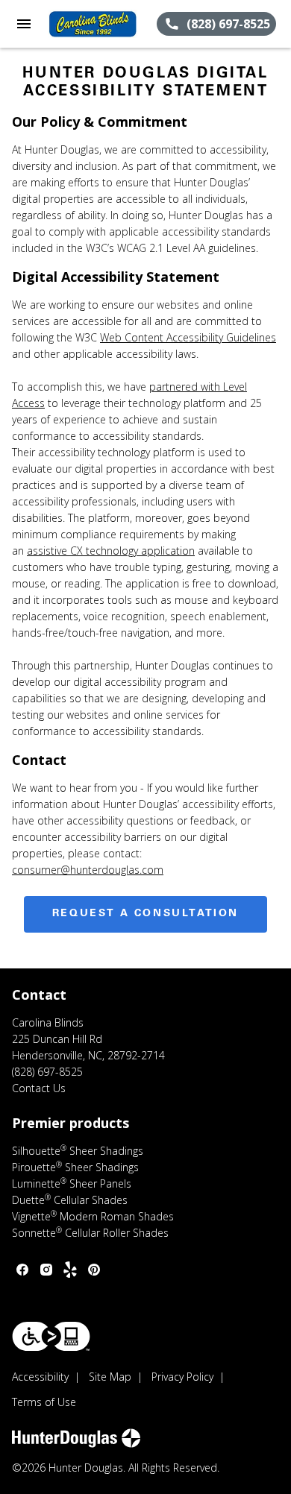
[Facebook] (22, 1269)
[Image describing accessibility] (51, 1336)
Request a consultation (145, 914)
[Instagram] (46, 1269)
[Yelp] (70, 1269)
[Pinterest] (94, 1269)
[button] (24, 24)
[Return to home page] (92, 24)
